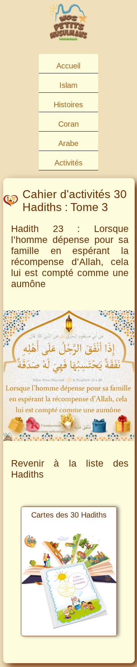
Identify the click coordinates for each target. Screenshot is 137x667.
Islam (68, 85)
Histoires (68, 104)
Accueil (68, 66)
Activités (68, 163)
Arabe (68, 143)
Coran (68, 124)
